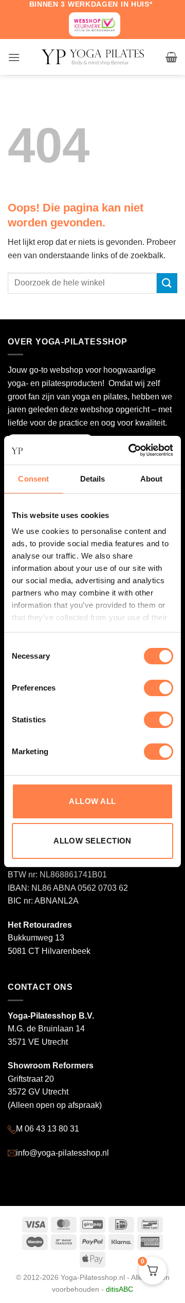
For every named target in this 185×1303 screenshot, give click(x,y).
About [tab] (151, 478)
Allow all (92, 801)
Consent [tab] (33, 478)
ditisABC (119, 1289)
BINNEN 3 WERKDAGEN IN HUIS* (91, 4)
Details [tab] (92, 478)
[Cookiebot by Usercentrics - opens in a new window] (130, 450)
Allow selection (92, 840)
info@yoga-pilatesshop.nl (62, 1152)
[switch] (158, 688)
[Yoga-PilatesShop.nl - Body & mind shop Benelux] (92, 57)
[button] (14, 57)
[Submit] (167, 283)
